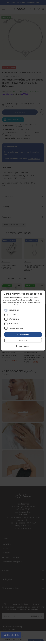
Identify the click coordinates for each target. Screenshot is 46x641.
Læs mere (24, 305)
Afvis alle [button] (23, 340)
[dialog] (23, 321)
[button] (23, 345)
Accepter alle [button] (23, 334)
